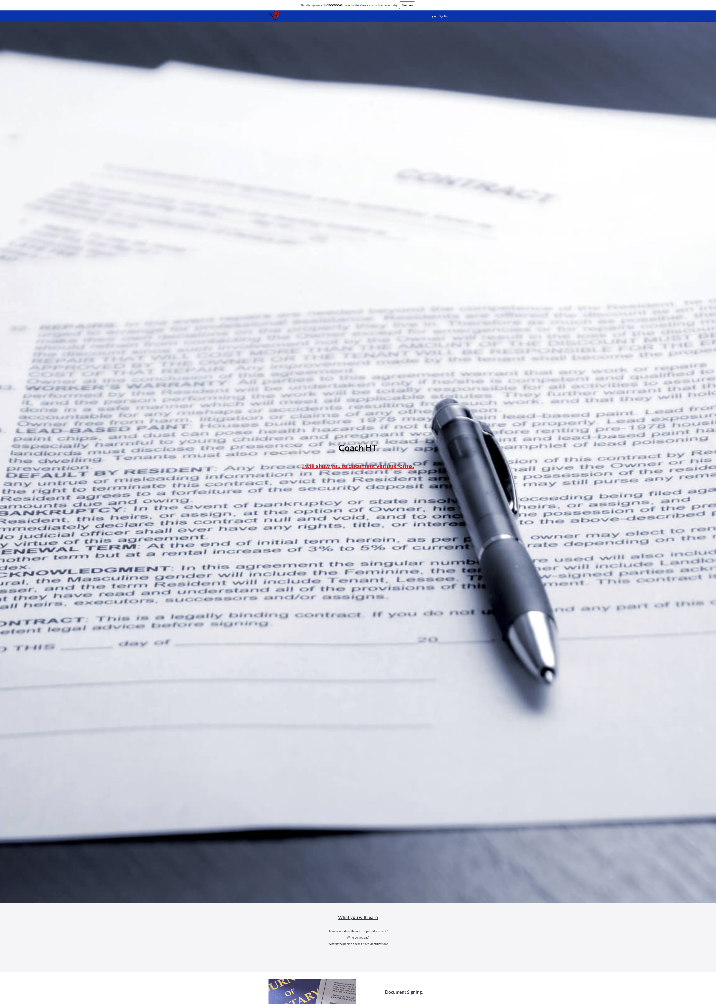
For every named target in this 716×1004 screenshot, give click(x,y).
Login (432, 16)
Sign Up (443, 16)
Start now (407, 5)
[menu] (437, 16)
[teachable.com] (334, 5)
